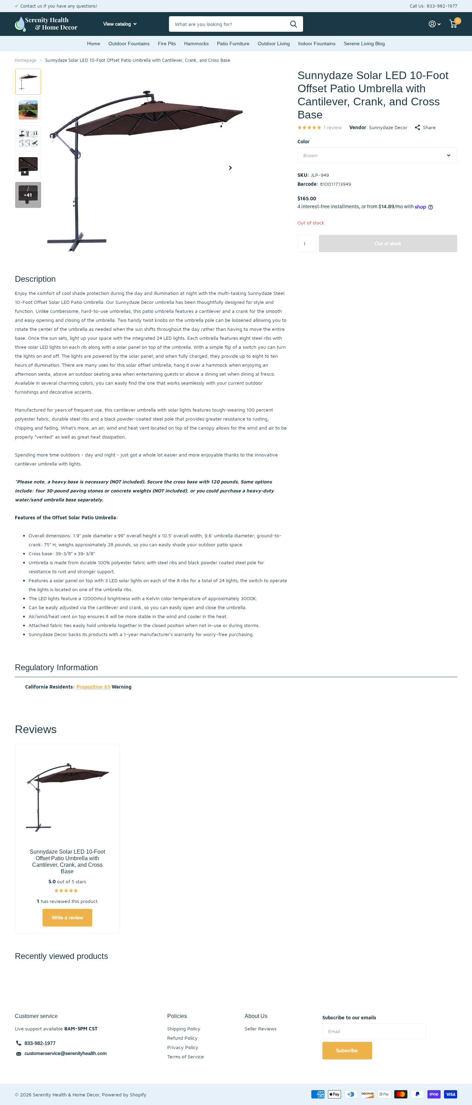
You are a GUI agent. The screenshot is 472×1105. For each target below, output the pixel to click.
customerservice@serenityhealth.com (66, 1053)
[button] (230, 168)
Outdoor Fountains (129, 43)
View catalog (117, 24)
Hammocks (196, 43)
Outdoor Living (274, 43)
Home (93, 43)
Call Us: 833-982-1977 (433, 6)
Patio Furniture (233, 43)
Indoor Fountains (317, 43)
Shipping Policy (183, 1028)
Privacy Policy (182, 1047)
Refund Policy (182, 1038)
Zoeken (293, 24)
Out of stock (388, 243)
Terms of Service (185, 1056)
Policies (177, 1016)
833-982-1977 (40, 1043)
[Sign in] (435, 24)
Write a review (67, 917)
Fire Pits (167, 43)
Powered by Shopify (124, 1094)
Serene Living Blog (364, 43)
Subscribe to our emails (349, 1017)
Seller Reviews (260, 1028)
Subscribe (347, 1050)
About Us (256, 1016)
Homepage (25, 60)
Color (304, 141)
